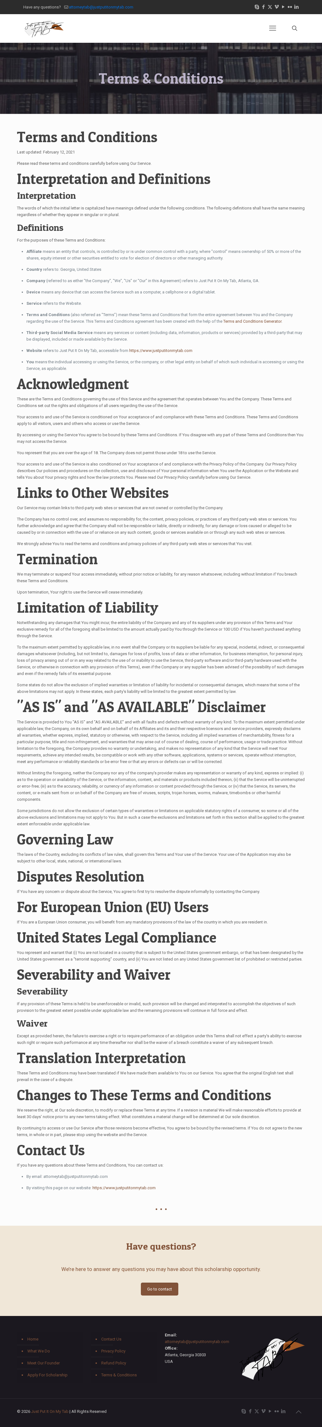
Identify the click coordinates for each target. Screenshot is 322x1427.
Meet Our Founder (43, 1363)
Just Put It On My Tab (50, 1411)
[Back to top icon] (298, 1412)
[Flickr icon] (289, 7)
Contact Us (111, 1339)
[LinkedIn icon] (296, 7)
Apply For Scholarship (47, 1375)
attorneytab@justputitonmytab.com (101, 7)
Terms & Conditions (119, 1375)
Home (32, 1339)
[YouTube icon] (283, 7)
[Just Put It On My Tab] (43, 28)
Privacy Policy (113, 1351)
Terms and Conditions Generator (252, 321)
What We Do (38, 1351)
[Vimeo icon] (276, 7)
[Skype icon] (256, 7)
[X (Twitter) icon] (270, 7)
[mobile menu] (272, 28)
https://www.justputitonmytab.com (160, 350)
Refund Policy (113, 1363)
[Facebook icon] (263, 7)
